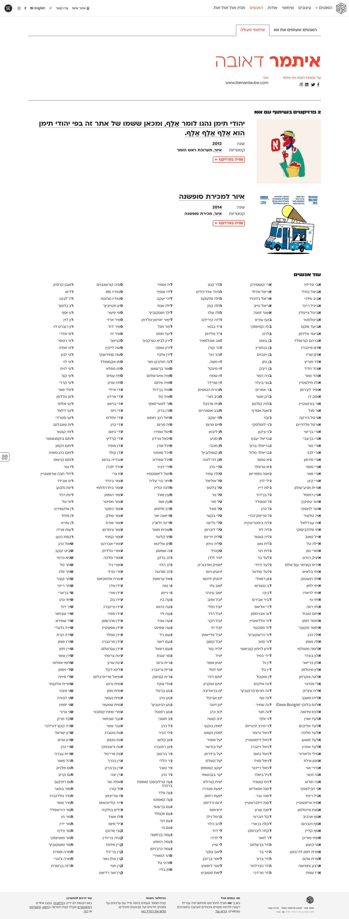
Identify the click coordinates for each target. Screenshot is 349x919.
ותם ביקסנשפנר (59, 439)
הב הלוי (215, 824)
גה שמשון (164, 551)
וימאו (45, 907)
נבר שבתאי (112, 719)
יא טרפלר (262, 467)
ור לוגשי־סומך (160, 404)
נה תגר (264, 712)
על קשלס (214, 761)
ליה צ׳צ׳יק (312, 691)
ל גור (217, 495)
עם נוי (167, 828)
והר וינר (215, 355)
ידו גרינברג (113, 607)
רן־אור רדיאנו (111, 873)
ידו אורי (116, 593)
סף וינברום (311, 824)
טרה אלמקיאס (110, 579)
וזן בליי (165, 870)
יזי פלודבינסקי (308, 530)
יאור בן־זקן (212, 859)
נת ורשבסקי (112, 747)
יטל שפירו (163, 432)
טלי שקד (164, 684)
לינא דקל (114, 670)
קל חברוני (262, 817)
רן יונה (117, 775)
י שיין (217, 845)
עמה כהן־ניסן (161, 849)
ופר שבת (164, 656)
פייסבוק (58, 903)
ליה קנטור (262, 537)
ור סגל (314, 411)
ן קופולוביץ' (211, 453)
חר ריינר (65, 586)
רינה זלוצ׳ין (162, 523)
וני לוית (66, 369)
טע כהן (166, 698)
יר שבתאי (64, 614)
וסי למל (215, 670)
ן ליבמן (215, 432)
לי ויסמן (65, 670)
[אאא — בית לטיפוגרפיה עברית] (310, 900)
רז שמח (313, 873)
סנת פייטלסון (309, 810)
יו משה (216, 362)
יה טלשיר (312, 516)
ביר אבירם (261, 600)
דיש (69, 292)
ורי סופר (313, 467)
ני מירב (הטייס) (258, 726)
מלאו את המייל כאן (153, 911)
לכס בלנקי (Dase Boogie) (298, 705)
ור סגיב (264, 642)
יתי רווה (314, 607)
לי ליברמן (213, 530)
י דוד (217, 831)
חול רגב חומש (159, 418)
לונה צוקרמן (310, 677)
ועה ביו (166, 600)
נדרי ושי (313, 768)
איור (218, 150)
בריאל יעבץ (261, 439)
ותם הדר (214, 677)
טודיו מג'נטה (111, 299)
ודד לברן (114, 467)
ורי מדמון (312, 460)
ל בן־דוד (263, 495)
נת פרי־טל (113, 754)
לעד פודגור (261, 572)
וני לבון (67, 355)
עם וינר (166, 821)
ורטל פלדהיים (308, 425)
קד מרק (65, 719)
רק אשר (263, 397)
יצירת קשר (273, 908)
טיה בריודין (113, 838)
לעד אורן (312, 719)
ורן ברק (164, 411)
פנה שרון (263, 810)
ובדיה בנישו (112, 460)
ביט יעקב (64, 551)
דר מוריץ (312, 362)
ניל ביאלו (263, 775)
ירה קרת (65, 635)
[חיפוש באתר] (50, 8)
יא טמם (264, 460)
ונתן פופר (214, 663)
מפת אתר (309, 908)
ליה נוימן (214, 544)
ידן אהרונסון (112, 621)
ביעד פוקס (311, 327)
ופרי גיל (115, 565)
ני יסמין (66, 705)
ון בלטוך (65, 306)
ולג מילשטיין (310, 383)
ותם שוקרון (212, 684)
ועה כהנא (164, 607)
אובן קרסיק (63, 285)
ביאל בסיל (311, 292)
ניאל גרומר (261, 733)
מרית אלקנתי (61, 684)
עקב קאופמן (211, 768)
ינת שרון (115, 663)
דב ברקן (164, 558)
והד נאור (313, 376)
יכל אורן (164, 446)
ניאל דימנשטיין (258, 740)
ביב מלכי (312, 299)
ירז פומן (65, 642)
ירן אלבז (164, 355)
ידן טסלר (114, 635)
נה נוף (265, 698)
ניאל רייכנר (261, 768)
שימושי (288, 8)
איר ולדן (215, 558)
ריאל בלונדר (260, 299)
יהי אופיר (164, 292)
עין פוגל (164, 495)
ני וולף (265, 719)
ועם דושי (164, 642)
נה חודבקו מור (159, 362)
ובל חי (216, 628)
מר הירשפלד (61, 810)
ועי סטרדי (64, 418)
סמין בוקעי (213, 726)
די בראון (115, 404)
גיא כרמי (65, 558)
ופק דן (314, 397)
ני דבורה (65, 698)
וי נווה (167, 586)
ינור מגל (165, 327)
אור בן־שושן (161, 369)
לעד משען (311, 740)
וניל (219, 656)
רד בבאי (214, 327)
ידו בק (116, 600)
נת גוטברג (113, 733)
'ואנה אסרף (261, 411)
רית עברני (63, 754)
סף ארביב (312, 817)
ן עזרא (67, 523)
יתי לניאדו (312, 593)
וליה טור (215, 649)
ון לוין (68, 320)
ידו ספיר (115, 614)
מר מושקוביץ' (61, 845)
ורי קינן (314, 481)
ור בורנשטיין (310, 404)
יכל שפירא (162, 460)
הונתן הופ (214, 572)
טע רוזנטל (163, 712)
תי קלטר (164, 537)
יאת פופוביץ (211, 873)
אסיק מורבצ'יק (210, 565)
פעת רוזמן (213, 796)
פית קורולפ (212, 782)
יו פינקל (215, 369)
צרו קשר (62, 8)
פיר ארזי (115, 320)
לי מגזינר (312, 684)
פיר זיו (116, 334)
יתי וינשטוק (311, 579)
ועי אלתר (65, 404)
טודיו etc (114, 292)
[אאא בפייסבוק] (25, 8)
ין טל (266, 670)
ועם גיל (166, 635)
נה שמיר (263, 705)
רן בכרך (115, 761)
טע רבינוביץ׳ (161, 705)
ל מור (216, 502)
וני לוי (68, 362)
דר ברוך (263, 859)
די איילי (116, 390)
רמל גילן (214, 817)
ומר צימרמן (112, 530)
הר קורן (215, 348)
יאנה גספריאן (260, 474)
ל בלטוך (214, 488)
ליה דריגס (213, 537)
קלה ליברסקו (259, 831)
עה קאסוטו (162, 800)
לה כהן (314, 635)
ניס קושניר (261, 782)
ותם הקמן (64, 446)
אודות (272, 8)
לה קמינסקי (260, 327)
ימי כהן (66, 600)
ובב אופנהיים (210, 411)
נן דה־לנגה (212, 460)
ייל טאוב (313, 537)
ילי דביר (165, 733)
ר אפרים (263, 390)
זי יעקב (215, 418)
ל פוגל (215, 509)
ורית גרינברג (161, 670)
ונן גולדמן (65, 397)
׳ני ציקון (264, 432)
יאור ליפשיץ (211, 866)
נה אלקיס (262, 684)
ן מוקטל (263, 677)
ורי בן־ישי (312, 432)
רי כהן (67, 747)
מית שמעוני (112, 705)
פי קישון (313, 845)
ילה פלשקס (211, 299)
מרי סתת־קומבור (108, 712)
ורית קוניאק (162, 677)
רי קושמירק (260, 285)
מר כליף (65, 831)
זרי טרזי (115, 572)
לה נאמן (313, 642)
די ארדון (115, 397)
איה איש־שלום (159, 376)
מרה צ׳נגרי (63, 859)
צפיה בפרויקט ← (229, 160)
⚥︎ (5, 457)
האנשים (256, 8)
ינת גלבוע (64, 488)
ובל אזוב (215, 600)
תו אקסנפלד (111, 362)
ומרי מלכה (113, 558)
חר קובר (65, 579)
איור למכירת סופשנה (212, 197)
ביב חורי (214, 397)
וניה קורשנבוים (110, 285)
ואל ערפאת (162, 579)
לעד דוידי (262, 565)
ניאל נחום (262, 754)
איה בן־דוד (162, 390)
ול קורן (116, 789)
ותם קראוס (63, 460)
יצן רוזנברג (163, 747)
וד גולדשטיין (260, 621)
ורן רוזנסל (312, 495)
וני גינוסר (65, 341)
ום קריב (65, 775)
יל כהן (166, 726)
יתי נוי (315, 600)
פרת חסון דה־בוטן (305, 852)
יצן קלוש (164, 740)
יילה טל (314, 544)
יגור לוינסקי (311, 509)
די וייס (117, 411)
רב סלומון (163, 509)
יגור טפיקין (311, 502)
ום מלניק (64, 768)
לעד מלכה (311, 733)
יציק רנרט (311, 558)
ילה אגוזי (164, 306)
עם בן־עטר (162, 807)
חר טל (66, 565)
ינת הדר (66, 495)
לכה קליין (163, 488)
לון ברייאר (311, 663)
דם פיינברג (311, 348)
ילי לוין (265, 481)
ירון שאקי (164, 348)
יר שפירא (64, 621)
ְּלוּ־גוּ (266, 334)
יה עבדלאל (310, 523)
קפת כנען (64, 537)
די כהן (216, 467)
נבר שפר (114, 726)
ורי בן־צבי (312, 439)
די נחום (115, 432)
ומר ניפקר (113, 509)
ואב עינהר (213, 593)
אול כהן (65, 544)
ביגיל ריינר (311, 306)
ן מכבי (215, 446)
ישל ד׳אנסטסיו (159, 474)
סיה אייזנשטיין (308, 803)
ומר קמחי (114, 537)
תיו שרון (115, 383)
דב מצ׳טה (163, 572)
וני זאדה (66, 348)
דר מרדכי (262, 873)
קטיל (216, 551)
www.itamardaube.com (247, 83)
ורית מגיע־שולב (307, 488)
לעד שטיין (311, 747)
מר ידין (66, 824)
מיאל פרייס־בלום (108, 677)
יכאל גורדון (162, 439)
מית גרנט (114, 684)
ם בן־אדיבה (212, 691)
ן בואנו (265, 341)
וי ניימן (166, 593)
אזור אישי (79, 8)
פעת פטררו (212, 789)
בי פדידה (312, 285)
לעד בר (264, 558)
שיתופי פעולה (252, 30)
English (39, 8)
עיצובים (304, 8)
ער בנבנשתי (212, 775)
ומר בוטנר (63, 789)
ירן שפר (65, 656)
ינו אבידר (65, 481)
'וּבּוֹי (267, 418)
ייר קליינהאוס (111, 803)
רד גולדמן (213, 334)
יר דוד (67, 607)
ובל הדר (215, 614)
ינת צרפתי (113, 656)
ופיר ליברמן (310, 390)
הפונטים (325, 8)
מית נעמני (113, 698)
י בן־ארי (65, 593)
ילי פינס (115, 824)
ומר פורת (114, 523)
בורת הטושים (210, 390)
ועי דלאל (65, 411)
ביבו (267, 593)
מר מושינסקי (61, 838)
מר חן (67, 817)
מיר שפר (65, 803)
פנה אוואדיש (260, 789)
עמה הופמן (162, 842)
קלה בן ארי (261, 824)
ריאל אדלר (261, 292)
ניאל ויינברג (261, 747)
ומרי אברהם (112, 544)
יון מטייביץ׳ (113, 306)
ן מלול (67, 516)
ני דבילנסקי (310, 789)
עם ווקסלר (163, 814)
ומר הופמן (113, 495)
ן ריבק (265, 369)
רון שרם (65, 740)
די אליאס (263, 607)
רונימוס (216, 810)
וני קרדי (66, 383)
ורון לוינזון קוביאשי (255, 649)
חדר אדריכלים (209, 292)
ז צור (68, 467)
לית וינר (264, 551)
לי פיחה (65, 677)
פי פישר (115, 313)
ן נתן (266, 362)
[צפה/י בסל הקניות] (8, 8)
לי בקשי (214, 516)
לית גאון (264, 544)
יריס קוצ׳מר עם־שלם (303, 565)
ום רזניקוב (63, 782)
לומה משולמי (309, 649)
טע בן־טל (164, 691)
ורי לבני (314, 453)
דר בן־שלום (260, 845)
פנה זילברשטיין (258, 803)
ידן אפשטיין (112, 628)
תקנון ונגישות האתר (291, 908)
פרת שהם (311, 859)
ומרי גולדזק (112, 551)
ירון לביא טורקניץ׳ (157, 341)
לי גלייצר (214, 523)
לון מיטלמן (311, 670)
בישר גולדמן (310, 334)
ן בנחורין (263, 348)
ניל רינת (313, 796)
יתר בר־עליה (160, 481)
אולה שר (115, 782)
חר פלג (66, 572)
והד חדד (312, 369)
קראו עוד (221, 911)
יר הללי (165, 761)
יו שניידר (214, 383)
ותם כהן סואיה (61, 453)
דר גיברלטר (260, 866)
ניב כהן (216, 712)
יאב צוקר (213, 852)
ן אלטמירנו (63, 509)
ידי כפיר (263, 656)
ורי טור (314, 446)
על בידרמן (213, 754)
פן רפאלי (263, 579)
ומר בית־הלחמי (109, 488)
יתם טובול (311, 614)
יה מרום (164, 425)
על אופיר (214, 740)
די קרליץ (114, 439)
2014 (217, 207)
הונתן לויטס (212, 579)
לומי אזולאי (62, 663)
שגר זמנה (262, 313)
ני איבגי (66, 691)
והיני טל (164, 863)
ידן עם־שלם (112, 649)
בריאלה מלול (260, 453)
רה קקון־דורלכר (58, 726)
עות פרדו (65, 530)
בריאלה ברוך (260, 446)
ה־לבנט (66, 299)
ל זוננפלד (263, 502)
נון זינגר (215, 705)
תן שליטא (163, 544)
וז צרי (117, 474)
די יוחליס (114, 418)
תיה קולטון (261, 404)
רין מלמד (114, 845)
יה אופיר (164, 285)
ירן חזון (66, 649)
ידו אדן (116, 586)
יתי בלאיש (311, 572)
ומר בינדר (114, 481)
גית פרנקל (212, 404)
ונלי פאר (65, 390)
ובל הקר (215, 621)
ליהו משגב (311, 698)
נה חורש (313, 782)
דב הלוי (165, 565)
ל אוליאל (213, 481)
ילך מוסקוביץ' (160, 313)
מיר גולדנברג (61, 796)
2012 (217, 144)
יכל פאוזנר (162, 453)
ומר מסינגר (113, 502)
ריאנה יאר (163, 516)
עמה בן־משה (161, 835)
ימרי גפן (313, 551)
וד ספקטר (262, 628)
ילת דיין (264, 488)
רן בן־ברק (114, 768)
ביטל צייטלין (310, 313)
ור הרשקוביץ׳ (259, 635)
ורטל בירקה (310, 418)
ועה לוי (166, 614)
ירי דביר (164, 467)
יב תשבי (165, 719)
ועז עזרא (263, 320)
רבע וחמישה (309, 866)
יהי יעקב (164, 299)
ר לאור (264, 838)
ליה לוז (265, 530)
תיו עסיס (115, 376)
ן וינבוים (264, 355)
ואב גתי (215, 586)
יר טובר (165, 768)
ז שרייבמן (114, 796)
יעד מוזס (164, 334)
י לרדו (216, 838)
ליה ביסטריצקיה (257, 523)
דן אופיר (115, 446)
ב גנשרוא (263, 586)
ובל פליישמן (212, 635)
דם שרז (313, 355)
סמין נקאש (213, 733)
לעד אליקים (310, 726)
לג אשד (115, 817)
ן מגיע (216, 439)
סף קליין (313, 831)
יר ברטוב (164, 754)
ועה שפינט (163, 628)
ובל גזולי (215, 607)
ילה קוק (214, 306)
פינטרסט (35, 907)
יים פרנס (214, 425)
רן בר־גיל (114, 852)
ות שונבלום (63, 425)
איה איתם (163, 383)
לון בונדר (312, 656)
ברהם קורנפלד (307, 341)
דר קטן (215, 285)
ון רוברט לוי (63, 327)
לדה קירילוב (211, 320)
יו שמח (215, 376)
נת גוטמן (115, 740)
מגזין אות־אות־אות (229, 8)
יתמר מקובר (309, 628)
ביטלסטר (312, 320)
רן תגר (116, 866)
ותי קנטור (64, 432)
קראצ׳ (116, 341)
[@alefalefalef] (19, 8)
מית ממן (115, 691)
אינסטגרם (83, 907)
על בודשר (213, 747)
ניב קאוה (214, 719)
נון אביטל (214, 698)
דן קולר (115, 453)
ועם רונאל (163, 649)
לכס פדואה (310, 712)
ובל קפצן (214, 642)
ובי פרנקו (114, 831)
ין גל (267, 663)
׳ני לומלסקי (261, 425)
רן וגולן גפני (113, 859)
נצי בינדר (263, 383)
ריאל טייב (262, 306)
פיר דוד (115, 327)
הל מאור (65, 761)
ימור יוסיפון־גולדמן (156, 320)
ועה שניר (164, 621)
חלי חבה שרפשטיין (57, 474)
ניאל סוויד (262, 761)
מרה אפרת (63, 852)
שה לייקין (114, 348)
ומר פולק (114, 516)
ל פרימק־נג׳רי (259, 516)
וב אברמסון (261, 614)
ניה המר (263, 376)
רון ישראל (64, 733)
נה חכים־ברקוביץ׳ (256, 691)
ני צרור (66, 712)
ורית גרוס (164, 663)
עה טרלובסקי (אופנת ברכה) (154, 784)
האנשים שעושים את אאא (295, 30)
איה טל (165, 397)
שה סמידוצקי (111, 355)
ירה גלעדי (64, 628)
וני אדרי (66, 334)
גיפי (86, 911)
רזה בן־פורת (62, 866)
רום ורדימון (212, 803)
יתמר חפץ (311, 621)
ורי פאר (314, 474)
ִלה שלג (215, 313)
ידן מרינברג (112, 642)
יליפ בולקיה (112, 810)
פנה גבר (263, 796)
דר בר (265, 852)
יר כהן (166, 775)
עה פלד (165, 793)
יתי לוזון (314, 586)
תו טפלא (114, 369)
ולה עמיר (213, 474)
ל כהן (266, 509)
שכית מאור (162, 530)
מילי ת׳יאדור (310, 754)
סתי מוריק (311, 838)
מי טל (67, 502)
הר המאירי (162, 856)
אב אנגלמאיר (210, 341)
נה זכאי (314, 775)
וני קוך (67, 376)
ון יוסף (67, 313)
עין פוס (165, 502)
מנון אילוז (312, 761)
